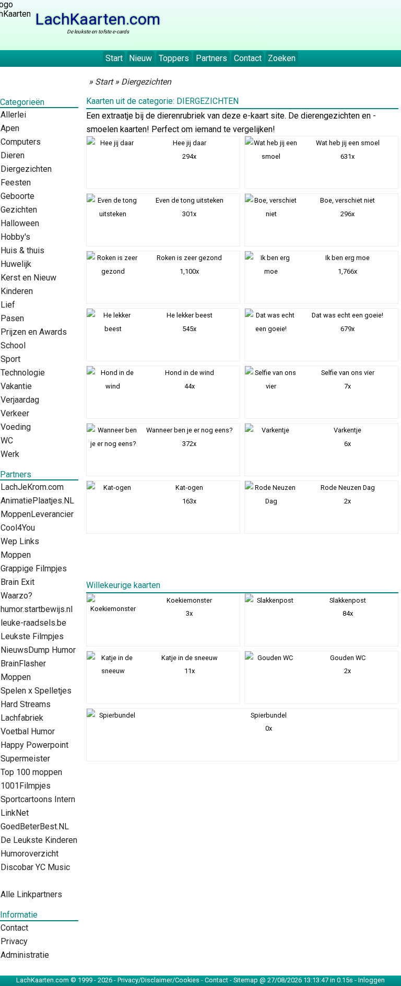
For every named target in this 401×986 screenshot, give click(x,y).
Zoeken (282, 58)
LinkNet (15, 813)
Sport (10, 359)
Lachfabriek (22, 718)
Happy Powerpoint (34, 745)
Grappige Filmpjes (34, 568)
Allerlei (13, 115)
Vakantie (16, 386)
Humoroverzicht (29, 854)
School (13, 345)
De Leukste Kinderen (39, 840)
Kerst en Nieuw (28, 278)
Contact (248, 58)
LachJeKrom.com (32, 487)
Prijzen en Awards (34, 332)
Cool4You (18, 528)
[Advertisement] (242, 560)
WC (7, 440)
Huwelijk (16, 264)
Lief (8, 305)
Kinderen (17, 291)
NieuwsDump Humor (38, 650)
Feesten (16, 182)
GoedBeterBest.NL (35, 826)
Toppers (174, 58)
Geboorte (17, 196)
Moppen (16, 555)
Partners (211, 58)
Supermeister (25, 759)
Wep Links (20, 541)
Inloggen (371, 980)
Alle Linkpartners (31, 894)
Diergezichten (26, 169)
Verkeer (15, 413)
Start (114, 58)
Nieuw (140, 58)
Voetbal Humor (28, 731)
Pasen (12, 318)
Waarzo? (16, 596)
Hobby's (15, 237)
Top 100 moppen (31, 772)
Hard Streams (26, 704)
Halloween (20, 223)
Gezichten (19, 210)
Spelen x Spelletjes (36, 691)
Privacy (14, 941)
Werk (10, 454)
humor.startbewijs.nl (37, 609)
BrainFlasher (23, 663)
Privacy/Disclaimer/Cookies (158, 980)
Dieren (13, 155)
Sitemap (245, 980)
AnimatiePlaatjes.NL (37, 501)
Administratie (25, 955)
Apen (10, 128)
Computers (21, 142)
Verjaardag (20, 400)
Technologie (23, 373)
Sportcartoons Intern (38, 799)
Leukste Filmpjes (32, 636)
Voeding (16, 427)
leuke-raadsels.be (33, 623)
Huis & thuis (22, 250)
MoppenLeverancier (37, 514)
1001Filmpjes (26, 786)
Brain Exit (17, 582)
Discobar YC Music (35, 867)
